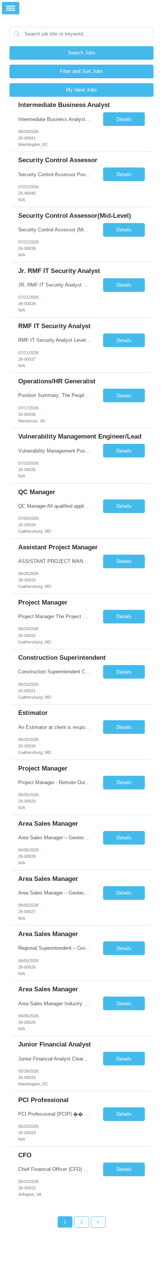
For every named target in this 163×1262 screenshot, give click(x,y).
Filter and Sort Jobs (81, 71)
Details (124, 119)
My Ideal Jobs (81, 90)
